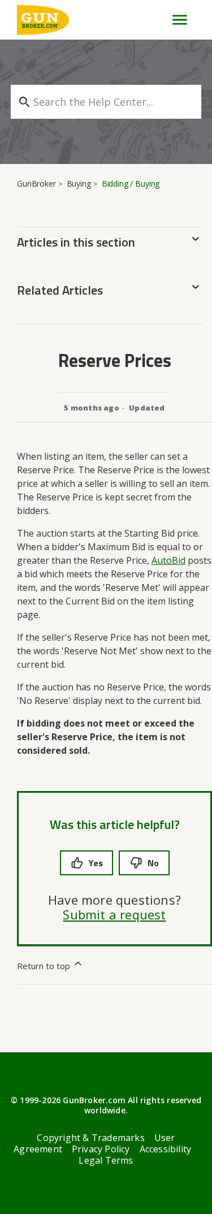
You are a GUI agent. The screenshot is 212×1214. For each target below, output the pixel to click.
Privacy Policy (101, 1149)
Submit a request (114, 914)
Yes (96, 863)
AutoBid (168, 560)
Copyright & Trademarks (90, 1137)
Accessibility (166, 1149)
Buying (79, 183)
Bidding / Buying (131, 183)
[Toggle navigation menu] (175, 20)
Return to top (44, 965)
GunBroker (36, 183)
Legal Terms (106, 1160)
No (153, 863)
